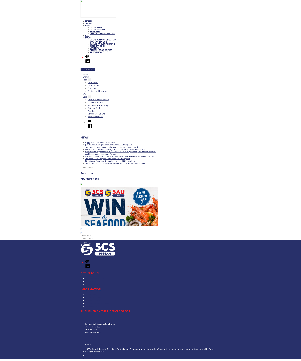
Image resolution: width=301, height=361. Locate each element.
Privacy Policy (91, 294)
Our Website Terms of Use (97, 303)
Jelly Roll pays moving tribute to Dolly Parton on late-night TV (108, 145)
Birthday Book (97, 46)
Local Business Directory (103, 39)
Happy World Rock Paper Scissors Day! (100, 142)
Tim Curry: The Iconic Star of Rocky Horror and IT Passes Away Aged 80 (112, 147)
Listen (88, 21)
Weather (94, 48)
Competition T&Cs (93, 297)
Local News (96, 27)
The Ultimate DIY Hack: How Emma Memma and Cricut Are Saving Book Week (115, 163)
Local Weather (97, 29)
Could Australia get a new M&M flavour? (100, 154)
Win (87, 35)
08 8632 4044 (97, 344)
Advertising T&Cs (92, 300)
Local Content (91, 306)
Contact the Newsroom (102, 33)
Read (87, 25)
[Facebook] (87, 63)
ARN (87, 356)
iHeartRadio (89, 358)
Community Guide (99, 42)
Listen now (86, 69)
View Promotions (90, 179)
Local (88, 37)
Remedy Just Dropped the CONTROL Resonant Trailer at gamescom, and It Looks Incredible (120, 152)
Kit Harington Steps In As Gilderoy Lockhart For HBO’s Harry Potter (110, 161)
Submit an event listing (102, 44)
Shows (88, 23)
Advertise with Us (99, 52)
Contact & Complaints (94, 278)
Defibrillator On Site (101, 50)
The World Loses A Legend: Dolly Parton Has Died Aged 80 (107, 159)
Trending (95, 31)
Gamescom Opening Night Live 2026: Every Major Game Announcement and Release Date (119, 156)
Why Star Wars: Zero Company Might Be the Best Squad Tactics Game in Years (115, 149)
